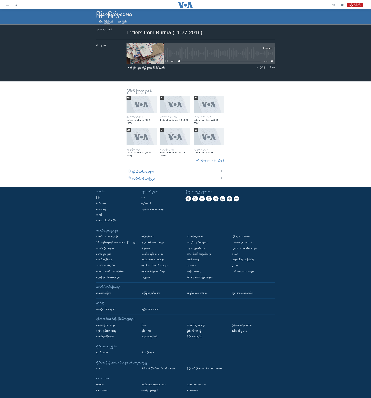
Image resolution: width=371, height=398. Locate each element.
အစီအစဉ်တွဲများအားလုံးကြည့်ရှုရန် (210, 160)
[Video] (342, 5)
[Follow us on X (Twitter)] (195, 198)
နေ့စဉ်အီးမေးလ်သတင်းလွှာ (152, 209)
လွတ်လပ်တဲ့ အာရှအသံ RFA (153, 384)
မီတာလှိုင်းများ (147, 352)
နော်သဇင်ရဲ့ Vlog (239, 331)
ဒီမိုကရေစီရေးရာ (103, 254)
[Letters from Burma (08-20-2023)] (209, 104)
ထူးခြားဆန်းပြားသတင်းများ (153, 271)
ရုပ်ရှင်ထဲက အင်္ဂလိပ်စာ (197, 293)
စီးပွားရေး (145, 248)
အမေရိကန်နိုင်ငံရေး (104, 259)
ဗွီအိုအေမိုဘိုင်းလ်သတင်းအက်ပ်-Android (204, 368)
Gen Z (235, 254)
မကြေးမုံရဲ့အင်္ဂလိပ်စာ (150, 293)
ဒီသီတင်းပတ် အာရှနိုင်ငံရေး (199, 254)
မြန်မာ (98, 197)
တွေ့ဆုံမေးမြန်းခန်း (149, 336)
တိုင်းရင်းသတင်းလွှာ (241, 236)
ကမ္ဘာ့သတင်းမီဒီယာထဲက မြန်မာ (109, 271)
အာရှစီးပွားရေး (193, 259)
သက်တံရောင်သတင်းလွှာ (243, 271)
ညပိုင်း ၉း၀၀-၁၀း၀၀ (150, 309)
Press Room (102, 390)
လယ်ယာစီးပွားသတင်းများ (152, 259)
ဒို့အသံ (235, 265)
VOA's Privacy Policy (196, 384)
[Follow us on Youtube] (202, 198)
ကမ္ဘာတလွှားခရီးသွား (196, 248)
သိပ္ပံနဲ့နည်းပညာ (148, 236)
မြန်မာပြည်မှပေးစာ (195, 236)
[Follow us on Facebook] (188, 198)
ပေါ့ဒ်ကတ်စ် (146, 203)
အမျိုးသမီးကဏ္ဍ (194, 271)
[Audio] (333, 5)
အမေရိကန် (101, 209)
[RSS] (222, 198)
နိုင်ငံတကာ (101, 203)
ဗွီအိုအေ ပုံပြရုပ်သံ (194, 336)
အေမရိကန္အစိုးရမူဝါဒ (150, 390)
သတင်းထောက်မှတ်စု (105, 265)
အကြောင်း (122, 22)
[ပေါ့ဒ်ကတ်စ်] (229, 198)
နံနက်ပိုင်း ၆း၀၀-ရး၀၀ (105, 309)
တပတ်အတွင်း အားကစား (152, 254)
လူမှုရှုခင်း (145, 277)
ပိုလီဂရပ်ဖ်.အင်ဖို (194, 331)
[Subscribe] (236, 198)
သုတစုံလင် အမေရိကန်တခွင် (244, 248)
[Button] (101, 46)
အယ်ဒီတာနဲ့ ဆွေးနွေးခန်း (107, 236)
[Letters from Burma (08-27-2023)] (142, 104)
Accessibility (192, 390)
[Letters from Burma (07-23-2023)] (142, 136)
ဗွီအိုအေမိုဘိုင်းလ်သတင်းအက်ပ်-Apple (158, 368)
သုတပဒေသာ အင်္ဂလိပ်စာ (242, 293)
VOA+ (99, 368)
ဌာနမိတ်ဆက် (102, 352)
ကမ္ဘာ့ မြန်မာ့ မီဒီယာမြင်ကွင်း (108, 277)
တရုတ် (99, 215)
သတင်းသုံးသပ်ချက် (105, 248)
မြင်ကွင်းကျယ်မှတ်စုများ (197, 242)
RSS (143, 197)
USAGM (100, 384)
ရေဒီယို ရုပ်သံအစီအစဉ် (106, 331)
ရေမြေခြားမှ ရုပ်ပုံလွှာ (196, 325)
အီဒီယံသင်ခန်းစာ (103, 293)
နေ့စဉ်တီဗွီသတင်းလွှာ (105, 325)
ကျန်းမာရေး (192, 265)
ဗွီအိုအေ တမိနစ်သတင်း (242, 325)
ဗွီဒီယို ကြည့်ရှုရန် (106, 22)
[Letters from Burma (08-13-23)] (175, 104)
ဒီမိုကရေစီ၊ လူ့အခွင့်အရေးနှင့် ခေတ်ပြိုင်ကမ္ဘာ (115, 242)
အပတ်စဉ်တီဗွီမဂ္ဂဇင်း (105, 336)
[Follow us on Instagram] (209, 198)
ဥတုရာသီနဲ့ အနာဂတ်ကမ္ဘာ (152, 242)
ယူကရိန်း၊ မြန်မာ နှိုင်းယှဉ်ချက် (154, 265)
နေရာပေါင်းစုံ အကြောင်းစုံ (243, 259)
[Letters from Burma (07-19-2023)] (175, 136)
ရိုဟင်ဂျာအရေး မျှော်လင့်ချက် (200, 277)
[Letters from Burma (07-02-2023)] (209, 136)
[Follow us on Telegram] (216, 198)
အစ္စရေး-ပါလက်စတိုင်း (106, 220)
